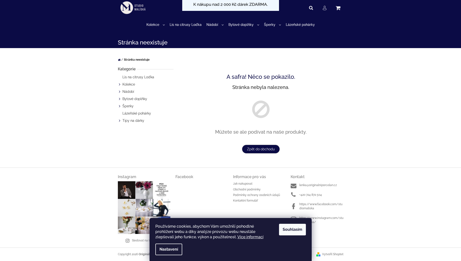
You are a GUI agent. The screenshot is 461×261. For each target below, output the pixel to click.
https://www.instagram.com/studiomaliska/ (321, 220)
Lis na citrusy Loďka (138, 77)
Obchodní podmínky (247, 189)
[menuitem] (155, 24)
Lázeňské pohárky (136, 113)
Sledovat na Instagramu (148, 240)
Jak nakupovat (242, 183)
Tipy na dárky (133, 121)
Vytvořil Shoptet (332, 254)
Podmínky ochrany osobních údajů (256, 195)
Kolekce (128, 84)
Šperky (128, 106)
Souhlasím (292, 229)
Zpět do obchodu (261, 149)
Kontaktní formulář (245, 200)
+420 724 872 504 (310, 194)
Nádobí (128, 92)
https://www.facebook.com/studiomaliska (320, 206)
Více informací (250, 237)
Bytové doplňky (134, 99)
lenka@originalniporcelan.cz (318, 185)
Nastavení (168, 249)
